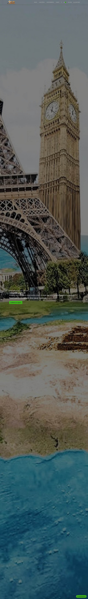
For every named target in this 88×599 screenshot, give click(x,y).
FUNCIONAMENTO (50, 2)
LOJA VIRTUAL (42, 2)
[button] (1, 299)
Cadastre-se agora (15, 301)
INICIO (35, 2)
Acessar (44, 306)
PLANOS (57, 2)
